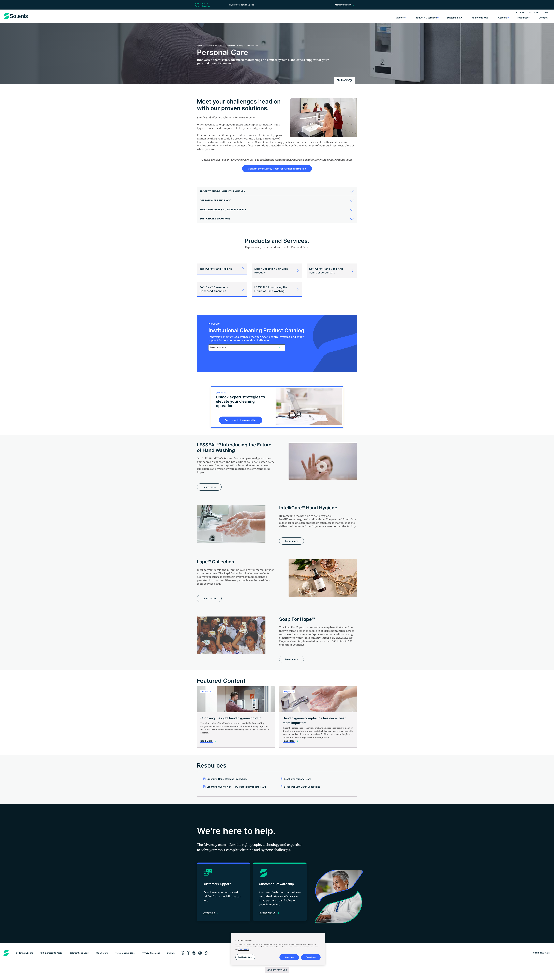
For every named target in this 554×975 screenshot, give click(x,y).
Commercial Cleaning (234, 45)
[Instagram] (200, 953)
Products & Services (426, 17)
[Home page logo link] (16, 18)
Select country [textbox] (218, 347)
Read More (206, 740)
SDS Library (534, 12)
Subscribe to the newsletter (241, 420)
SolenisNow (102, 953)
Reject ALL (289, 957)
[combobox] (246, 347)
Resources (523, 17)
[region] (278, 949)
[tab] (277, 191)
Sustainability (454, 17)
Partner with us (267, 912)
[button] (276, 191)
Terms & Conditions (125, 953)
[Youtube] (194, 953)
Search (547, 12)
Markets (400, 17)
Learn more (209, 487)
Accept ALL (311, 957)
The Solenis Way (479, 17)
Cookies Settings (277, 970)
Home (199, 45)
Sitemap (171, 953)
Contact (543, 17)
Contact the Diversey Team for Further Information (277, 168)
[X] (206, 953)
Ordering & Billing (24, 953)
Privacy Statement (151, 953)
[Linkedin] (182, 953)
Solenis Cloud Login (79, 953)
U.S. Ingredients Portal (51, 953)
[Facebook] (188, 953)
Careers (503, 17)
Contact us (209, 912)
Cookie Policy (243, 949)
